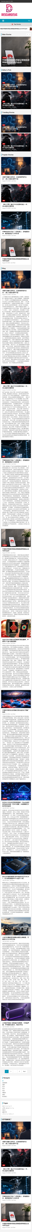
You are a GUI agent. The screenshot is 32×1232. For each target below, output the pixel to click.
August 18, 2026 (6, 88)
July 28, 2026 (5, 808)
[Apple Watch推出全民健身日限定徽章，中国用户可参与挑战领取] (16, 628)
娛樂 (3, 1094)
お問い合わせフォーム (8, 1108)
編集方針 (4, 1112)
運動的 (4, 1092)
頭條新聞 (4, 1083)
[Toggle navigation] (3, 21)
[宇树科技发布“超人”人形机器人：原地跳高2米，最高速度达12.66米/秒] (16, 449)
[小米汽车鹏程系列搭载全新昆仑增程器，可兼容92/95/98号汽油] (16, 926)
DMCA (4, 1110)
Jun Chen (13, 64)
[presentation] (27, 34)
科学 (4, 706)
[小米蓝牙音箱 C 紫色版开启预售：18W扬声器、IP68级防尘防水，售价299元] (16, 1012)
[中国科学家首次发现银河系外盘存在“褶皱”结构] (16, 699)
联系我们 (4, 1096)
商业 (4, 933)
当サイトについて (7, 1106)
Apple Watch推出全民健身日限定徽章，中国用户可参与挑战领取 (16, 60)
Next (24, 1071)
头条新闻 (5, 255)
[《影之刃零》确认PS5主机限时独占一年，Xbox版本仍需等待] (16, 375)
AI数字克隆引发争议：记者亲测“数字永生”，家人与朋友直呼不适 (14, 85)
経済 (3, 1086)
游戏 (4, 101)
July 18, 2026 (5, 1026)
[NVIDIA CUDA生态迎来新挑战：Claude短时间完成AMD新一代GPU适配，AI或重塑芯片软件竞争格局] (16, 791)
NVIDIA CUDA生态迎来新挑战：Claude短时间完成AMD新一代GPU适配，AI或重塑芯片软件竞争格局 (15, 804)
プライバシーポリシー (8, 1114)
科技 (4, 55)
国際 (3, 1084)
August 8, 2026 (6, 64)
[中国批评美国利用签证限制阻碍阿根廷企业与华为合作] (16, 538)
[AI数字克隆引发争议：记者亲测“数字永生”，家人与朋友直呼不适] (16, 280)
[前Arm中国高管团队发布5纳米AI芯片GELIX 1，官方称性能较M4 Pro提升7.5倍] (16, 865)
